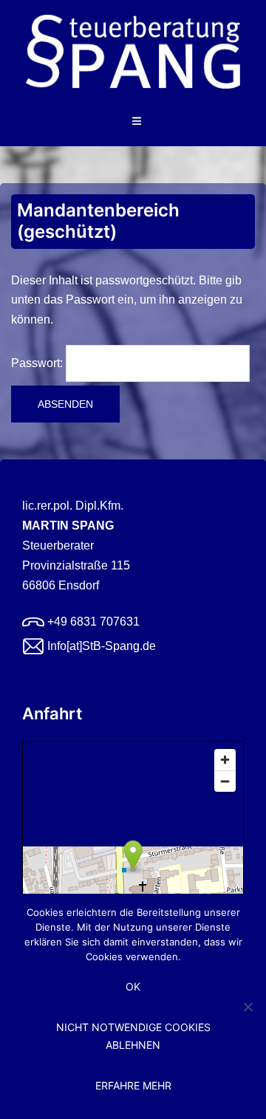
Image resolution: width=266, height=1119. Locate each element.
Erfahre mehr (133, 1085)
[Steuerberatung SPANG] (132, 56)
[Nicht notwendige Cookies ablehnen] (247, 1006)
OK (133, 986)
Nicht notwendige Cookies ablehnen (133, 1036)
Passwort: (38, 363)
